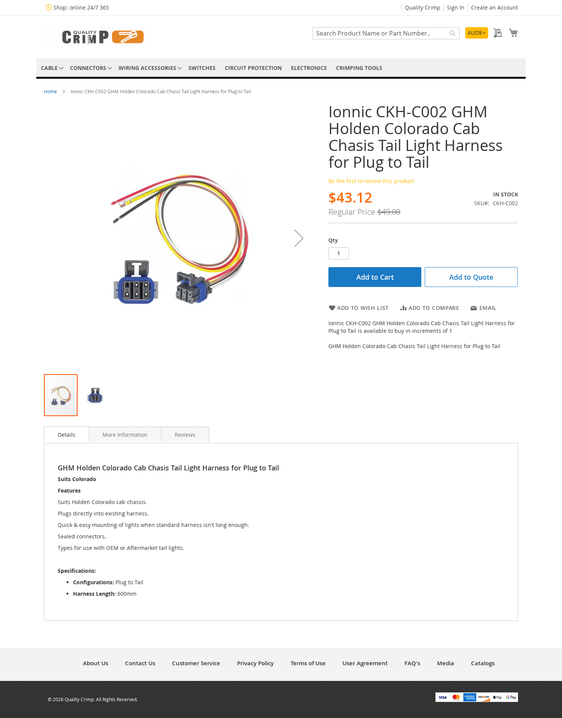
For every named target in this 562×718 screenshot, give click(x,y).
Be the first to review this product (371, 181)
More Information (125, 434)
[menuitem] (50, 68)
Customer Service (196, 663)
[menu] (281, 68)
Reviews (185, 434)
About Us (95, 663)
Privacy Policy (255, 663)
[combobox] (386, 33)
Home (51, 91)
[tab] (66, 434)
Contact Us (140, 663)
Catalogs (483, 663)
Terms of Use (308, 663)
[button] (476, 33)
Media (445, 663)
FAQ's (412, 663)
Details (66, 434)
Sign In (456, 7)
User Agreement (365, 663)
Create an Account (494, 7)
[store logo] (97, 36)
